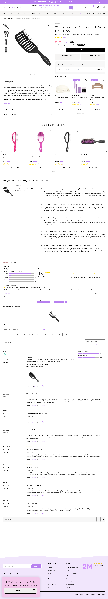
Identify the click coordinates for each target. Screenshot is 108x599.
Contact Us (23, 2)
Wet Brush (10, 18)
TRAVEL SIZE (64, 13)
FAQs (49, 573)
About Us (68, 570)
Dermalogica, (49, 5)
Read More (7, 103)
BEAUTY (33, 13)
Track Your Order (52, 582)
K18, (54, 5)
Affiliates (68, 576)
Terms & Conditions (71, 573)
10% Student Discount (88, 2)
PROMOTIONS (90, 13)
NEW (4, 13)
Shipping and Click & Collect (11, 2)
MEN (40, 13)
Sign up (36, 566)
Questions (12, 262)
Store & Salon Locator (54, 576)
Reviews (5, 262)
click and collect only (97, 109)
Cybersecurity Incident (72, 567)
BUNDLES (54, 13)
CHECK (99, 69)
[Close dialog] (37, 579)
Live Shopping (52, 584)
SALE (81, 13)
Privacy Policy (70, 584)
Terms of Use (69, 582)
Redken (58, 5)
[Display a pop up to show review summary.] (12, 164)
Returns (50, 579)
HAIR (19, 13)
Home (4, 18)
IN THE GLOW (101, 13)
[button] (20, 591)
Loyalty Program (100, 2)
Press (67, 579)
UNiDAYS (68, 587)
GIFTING (74, 13)
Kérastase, (41, 5)
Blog (49, 587)
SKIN (25, 13)
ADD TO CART (63, 109)
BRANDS (11, 13)
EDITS (46, 13)
